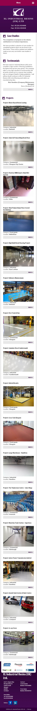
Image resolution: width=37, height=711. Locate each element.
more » (30, 89)
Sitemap (29, 709)
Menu (18, 3)
